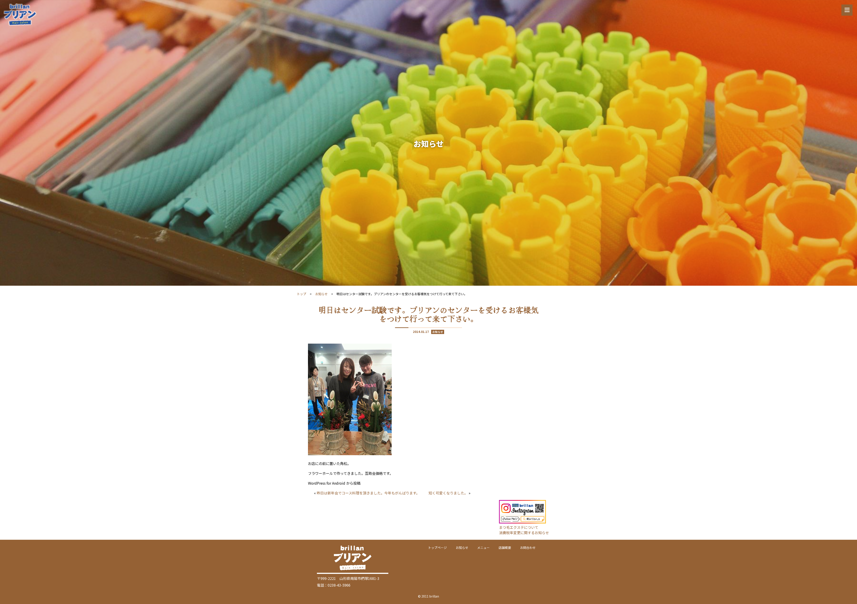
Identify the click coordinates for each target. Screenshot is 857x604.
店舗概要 (505, 547)
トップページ (437, 547)
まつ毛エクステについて (518, 527)
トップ (301, 294)
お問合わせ (528, 547)
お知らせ (321, 294)
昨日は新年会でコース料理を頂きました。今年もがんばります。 (368, 493)
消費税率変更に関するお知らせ (524, 532)
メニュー (483, 547)
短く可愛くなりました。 (448, 493)
